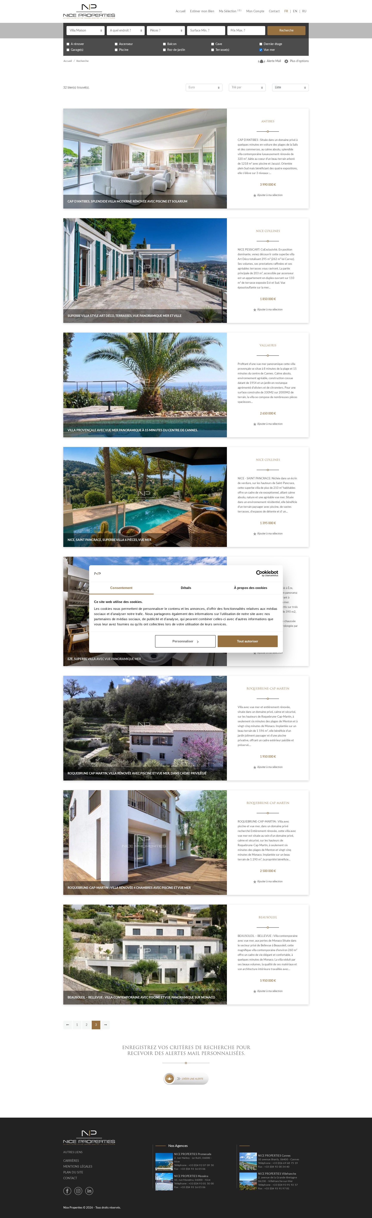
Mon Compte (255, 11)
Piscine (123, 49)
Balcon (172, 44)
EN (295, 11)
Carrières (71, 1160)
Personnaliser (182, 641)
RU (304, 11)
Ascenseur (126, 44)
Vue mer (269, 49)
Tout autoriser (247, 641)
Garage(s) (77, 49)
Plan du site (73, 1172)
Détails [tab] (186, 588)
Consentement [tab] (121, 588)
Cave (218, 44)
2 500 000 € (268, 871)
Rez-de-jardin (176, 49)
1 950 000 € (268, 756)
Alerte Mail (274, 61)
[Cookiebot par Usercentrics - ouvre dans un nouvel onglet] (259, 573)
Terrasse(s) (222, 49)
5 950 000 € (268, 980)
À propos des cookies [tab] (250, 588)
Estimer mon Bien (202, 11)
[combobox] (86, 30)
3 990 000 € (268, 184)
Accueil (182, 11)
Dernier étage (273, 44)
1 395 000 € (268, 523)
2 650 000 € (268, 413)
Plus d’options (299, 61)
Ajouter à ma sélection (270, 195)
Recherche (286, 30)
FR (287, 11)
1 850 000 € (268, 299)
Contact (274, 11)
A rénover (77, 44)
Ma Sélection (230, 11)
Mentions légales (77, 1166)
